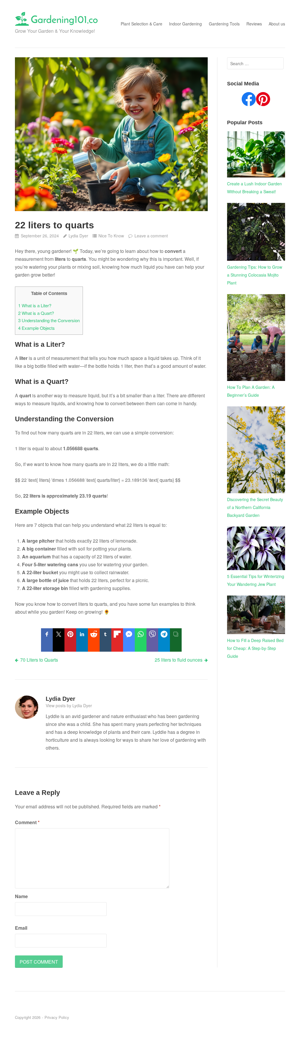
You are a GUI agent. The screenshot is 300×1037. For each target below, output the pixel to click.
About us (277, 24)
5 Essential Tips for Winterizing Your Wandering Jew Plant (255, 580)
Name (21, 896)
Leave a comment (151, 236)
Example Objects (36, 328)
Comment (27, 822)
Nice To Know (111, 236)
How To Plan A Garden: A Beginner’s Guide (251, 391)
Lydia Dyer (78, 236)
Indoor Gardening (185, 24)
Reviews (254, 24)
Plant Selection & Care (141, 24)
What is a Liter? (34, 305)
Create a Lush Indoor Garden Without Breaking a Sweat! (254, 187)
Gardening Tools (224, 24)
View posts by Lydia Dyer (69, 705)
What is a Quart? (36, 313)
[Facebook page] (249, 100)
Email (21, 927)
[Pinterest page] (263, 100)
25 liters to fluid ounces (178, 659)
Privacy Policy (57, 1017)
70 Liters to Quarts (39, 659)
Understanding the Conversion (49, 320)
